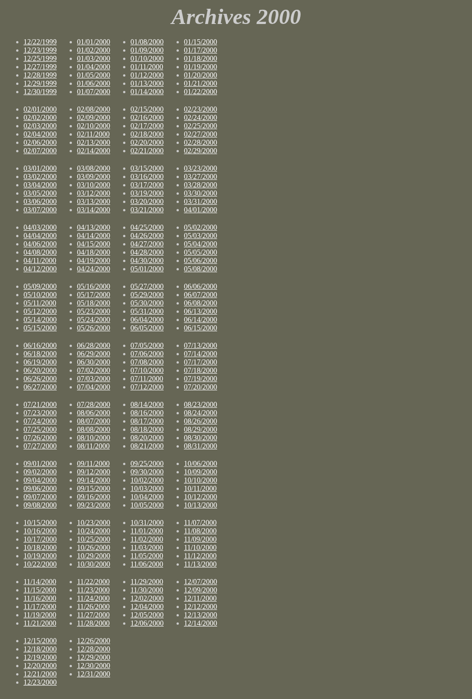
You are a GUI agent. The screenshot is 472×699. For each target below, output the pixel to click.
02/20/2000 (147, 142)
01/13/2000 (147, 83)
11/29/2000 (146, 581)
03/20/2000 (147, 201)
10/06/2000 (200, 463)
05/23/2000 (93, 311)
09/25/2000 (147, 463)
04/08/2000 (40, 252)
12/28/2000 (93, 649)
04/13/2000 (93, 227)
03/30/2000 (200, 193)
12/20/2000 (40, 665)
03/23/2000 (200, 168)
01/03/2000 (93, 58)
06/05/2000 (147, 328)
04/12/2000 (40, 269)
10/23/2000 (93, 522)
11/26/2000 (93, 606)
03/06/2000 (40, 201)
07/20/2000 (200, 387)
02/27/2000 (200, 134)
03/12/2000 (93, 193)
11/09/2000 (200, 539)
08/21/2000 (147, 446)
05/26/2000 (93, 328)
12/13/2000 (200, 615)
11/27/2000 (93, 615)
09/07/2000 (40, 497)
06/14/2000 (200, 319)
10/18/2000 (40, 547)
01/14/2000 (147, 92)
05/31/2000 (147, 311)
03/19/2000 (147, 193)
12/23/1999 (40, 50)
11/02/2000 (146, 539)
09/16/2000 (93, 497)
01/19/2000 (200, 67)
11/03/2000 (146, 547)
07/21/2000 (40, 404)
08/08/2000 (93, 429)
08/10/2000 (93, 438)
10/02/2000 (147, 480)
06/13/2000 (200, 311)
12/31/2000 (93, 674)
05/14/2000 (40, 319)
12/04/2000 (147, 606)
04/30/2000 (147, 260)
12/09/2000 (200, 590)
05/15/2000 (40, 328)
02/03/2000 (40, 126)
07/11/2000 (146, 378)
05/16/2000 (93, 286)
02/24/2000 (200, 117)
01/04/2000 (93, 67)
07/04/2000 (93, 387)
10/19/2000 (40, 556)
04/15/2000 (93, 244)
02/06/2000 (40, 142)
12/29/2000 (93, 657)
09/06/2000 (40, 488)
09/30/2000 (147, 472)
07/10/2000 (147, 370)
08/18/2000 (147, 429)
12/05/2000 (147, 615)
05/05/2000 (200, 252)
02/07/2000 (40, 151)
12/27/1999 (40, 67)
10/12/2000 (200, 497)
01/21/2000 (200, 83)
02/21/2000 (147, 151)
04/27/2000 (147, 244)
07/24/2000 (40, 421)
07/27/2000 (40, 446)
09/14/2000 (93, 480)
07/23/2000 (40, 413)
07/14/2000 (200, 354)
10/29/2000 (93, 556)
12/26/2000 (93, 641)
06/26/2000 (40, 378)
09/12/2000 (93, 472)
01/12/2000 (147, 75)
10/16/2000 (40, 531)
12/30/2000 (93, 665)
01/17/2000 (200, 50)
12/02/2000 (147, 598)
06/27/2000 (40, 387)
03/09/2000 (93, 176)
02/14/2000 (93, 151)
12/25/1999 (40, 58)
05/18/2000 (93, 303)
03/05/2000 (40, 193)
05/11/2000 (40, 303)
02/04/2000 (40, 134)
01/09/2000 (147, 50)
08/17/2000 (147, 421)
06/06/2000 (200, 286)
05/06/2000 (200, 260)
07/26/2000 (40, 438)
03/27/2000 (200, 176)
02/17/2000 (147, 126)
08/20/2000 (147, 438)
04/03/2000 (40, 227)
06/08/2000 (200, 303)
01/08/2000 (147, 42)
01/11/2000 (146, 67)
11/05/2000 (146, 556)
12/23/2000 (40, 682)
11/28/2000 (93, 623)
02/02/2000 (40, 117)
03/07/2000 (40, 210)
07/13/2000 (200, 345)
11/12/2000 (200, 556)
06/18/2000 (40, 354)
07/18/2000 (200, 370)
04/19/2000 (93, 260)
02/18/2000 (147, 134)
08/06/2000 (93, 413)
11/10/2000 (200, 547)
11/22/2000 (93, 581)
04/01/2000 (200, 210)
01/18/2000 (200, 58)
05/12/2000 (40, 311)
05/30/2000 (147, 303)
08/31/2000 (200, 446)
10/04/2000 (147, 497)
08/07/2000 (93, 421)
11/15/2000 (40, 590)
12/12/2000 (200, 606)
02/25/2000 (200, 126)
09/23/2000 (93, 505)
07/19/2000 (200, 378)
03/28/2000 (200, 185)
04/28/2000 (147, 252)
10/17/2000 (40, 539)
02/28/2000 (200, 142)
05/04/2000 (200, 244)
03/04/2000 (40, 185)
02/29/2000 (200, 151)
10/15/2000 (40, 522)
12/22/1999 (40, 42)
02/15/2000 (147, 109)
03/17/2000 (147, 185)
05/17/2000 (93, 295)
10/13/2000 (200, 505)
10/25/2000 (93, 539)
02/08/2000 (93, 109)
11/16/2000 (40, 598)
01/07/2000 (93, 92)
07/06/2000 (147, 354)
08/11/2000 (93, 446)
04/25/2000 (147, 227)
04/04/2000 (40, 235)
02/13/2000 (93, 142)
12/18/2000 (40, 649)
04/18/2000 (93, 252)
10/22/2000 (40, 564)
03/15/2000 (147, 168)
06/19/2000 (40, 362)
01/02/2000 (93, 50)
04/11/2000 (40, 260)
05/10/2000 (40, 295)
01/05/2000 (93, 75)
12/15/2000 (40, 641)
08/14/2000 (147, 404)
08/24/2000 (200, 413)
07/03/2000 (93, 378)
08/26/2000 (200, 421)
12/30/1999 (40, 92)
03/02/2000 (40, 176)
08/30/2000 (200, 438)
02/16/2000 (147, 117)
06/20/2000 (40, 370)
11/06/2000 (146, 564)
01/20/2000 (200, 75)
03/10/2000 (93, 185)
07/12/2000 (147, 387)
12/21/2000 (40, 674)
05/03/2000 (200, 235)
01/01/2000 (93, 42)
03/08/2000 (93, 168)
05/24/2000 (93, 319)
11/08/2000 (200, 531)
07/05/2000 (147, 345)
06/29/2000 (93, 354)
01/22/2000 (200, 92)
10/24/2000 (93, 531)
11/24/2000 (93, 598)
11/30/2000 (146, 590)
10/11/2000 (200, 488)
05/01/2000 (147, 269)
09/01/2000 (40, 463)
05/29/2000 (147, 295)
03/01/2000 (40, 168)
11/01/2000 (146, 531)
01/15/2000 (200, 42)
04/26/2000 (147, 235)
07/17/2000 (200, 362)
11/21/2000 (40, 623)
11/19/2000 (40, 615)
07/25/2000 (40, 429)
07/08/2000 (147, 362)
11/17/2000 (40, 606)
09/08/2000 (40, 505)
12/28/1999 (40, 75)
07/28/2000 (93, 404)
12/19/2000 (40, 657)
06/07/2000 (200, 295)
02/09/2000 (93, 117)
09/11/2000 (93, 463)
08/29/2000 (200, 429)
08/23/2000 (200, 404)
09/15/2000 (93, 488)
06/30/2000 (93, 362)
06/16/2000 (40, 345)
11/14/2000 (40, 581)
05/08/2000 (200, 269)
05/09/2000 (40, 286)
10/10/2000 (200, 480)
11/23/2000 (93, 590)
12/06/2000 (147, 623)
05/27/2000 (147, 286)
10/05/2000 (147, 505)
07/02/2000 (93, 370)
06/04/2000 (147, 319)
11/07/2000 (200, 522)
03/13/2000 (93, 201)
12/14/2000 (200, 623)
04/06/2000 (40, 244)
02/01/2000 (40, 109)
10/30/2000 (93, 564)
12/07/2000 (200, 581)
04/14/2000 (93, 235)
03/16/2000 (147, 176)
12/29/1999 (40, 83)
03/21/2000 (147, 210)
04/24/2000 (93, 269)
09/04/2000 (40, 480)
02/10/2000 (93, 126)
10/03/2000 (147, 488)
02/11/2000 (93, 134)
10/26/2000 (93, 547)
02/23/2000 (200, 109)
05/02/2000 (200, 227)
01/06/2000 (93, 83)
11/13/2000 (200, 564)
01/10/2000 (147, 58)
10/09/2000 (200, 472)
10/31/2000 (147, 522)
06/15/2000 (200, 328)
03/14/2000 (93, 210)
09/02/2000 (40, 472)
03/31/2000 (200, 201)
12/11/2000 (200, 598)
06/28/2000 (93, 345)
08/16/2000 (147, 413)
